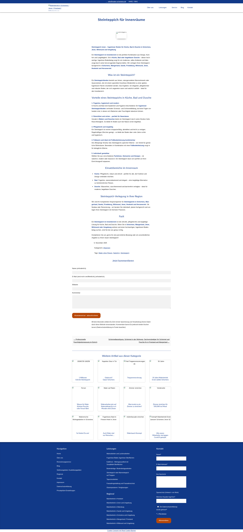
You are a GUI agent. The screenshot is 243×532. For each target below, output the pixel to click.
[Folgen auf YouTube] (64, 497)
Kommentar (76, 293)
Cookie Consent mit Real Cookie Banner (121, 531)
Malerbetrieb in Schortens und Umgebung (121, 515)
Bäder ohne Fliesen (105, 253)
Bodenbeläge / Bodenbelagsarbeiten (119, 468)
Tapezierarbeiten (112, 479)
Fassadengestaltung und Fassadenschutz (121, 483)
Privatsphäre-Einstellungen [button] (66, 490)
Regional (60, 474)
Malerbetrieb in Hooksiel (115, 499)
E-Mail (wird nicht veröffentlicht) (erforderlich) (88, 276)
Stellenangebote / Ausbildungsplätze (69, 470)
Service (174, 7)
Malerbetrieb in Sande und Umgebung (119, 511)
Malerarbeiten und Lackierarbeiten (118, 453)
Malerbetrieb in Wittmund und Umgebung (120, 523)
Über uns (60, 458)
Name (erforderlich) (79, 268)
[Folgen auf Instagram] (70, 497)
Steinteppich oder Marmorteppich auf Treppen (118, 474)
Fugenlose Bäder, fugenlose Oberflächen (120, 458)
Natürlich (116, 253)
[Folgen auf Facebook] (59, 497)
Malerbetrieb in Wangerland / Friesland (120, 519)
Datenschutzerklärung (64, 486)
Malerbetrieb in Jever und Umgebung (119, 503)
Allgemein (106, 248)
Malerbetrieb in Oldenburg (115, 507)
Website (75, 285)
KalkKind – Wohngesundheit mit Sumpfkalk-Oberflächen (117, 463)
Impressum (60, 482)
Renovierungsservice (64, 462)
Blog (182, 7)
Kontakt (190, 7)
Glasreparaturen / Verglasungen (117, 487)
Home (59, 453)
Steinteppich (125, 253)
